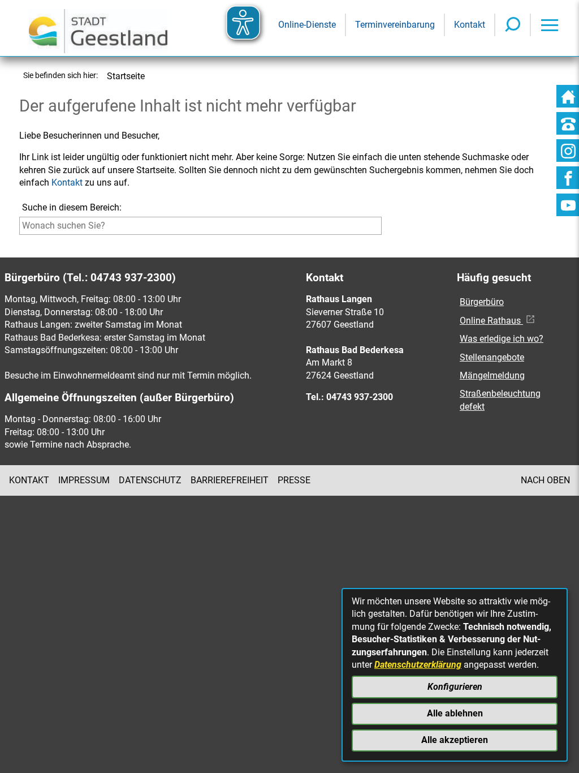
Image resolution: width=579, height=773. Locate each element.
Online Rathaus (491, 320)
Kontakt (67, 182)
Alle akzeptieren (454, 740)
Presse (294, 480)
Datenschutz (150, 480)
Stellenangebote (492, 357)
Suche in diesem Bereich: (72, 207)
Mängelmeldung (492, 375)
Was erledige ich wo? (501, 338)
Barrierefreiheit (230, 480)
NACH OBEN (545, 480)
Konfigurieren (454, 686)
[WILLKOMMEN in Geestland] (98, 28)
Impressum (84, 480)
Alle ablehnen (455, 713)
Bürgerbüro (482, 302)
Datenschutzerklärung (417, 664)
